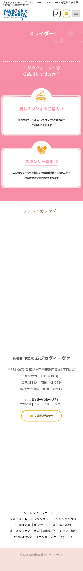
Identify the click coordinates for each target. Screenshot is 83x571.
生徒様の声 (22, 525)
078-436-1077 (42, 399)
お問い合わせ (44, 416)
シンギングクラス (64, 519)
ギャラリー (41, 525)
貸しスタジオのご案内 (24, 531)
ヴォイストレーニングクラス (29, 519)
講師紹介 (49, 531)
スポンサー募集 (46, 537)
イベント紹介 (68, 531)
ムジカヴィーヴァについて (41, 513)
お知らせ (66, 537)
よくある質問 (62, 525)
